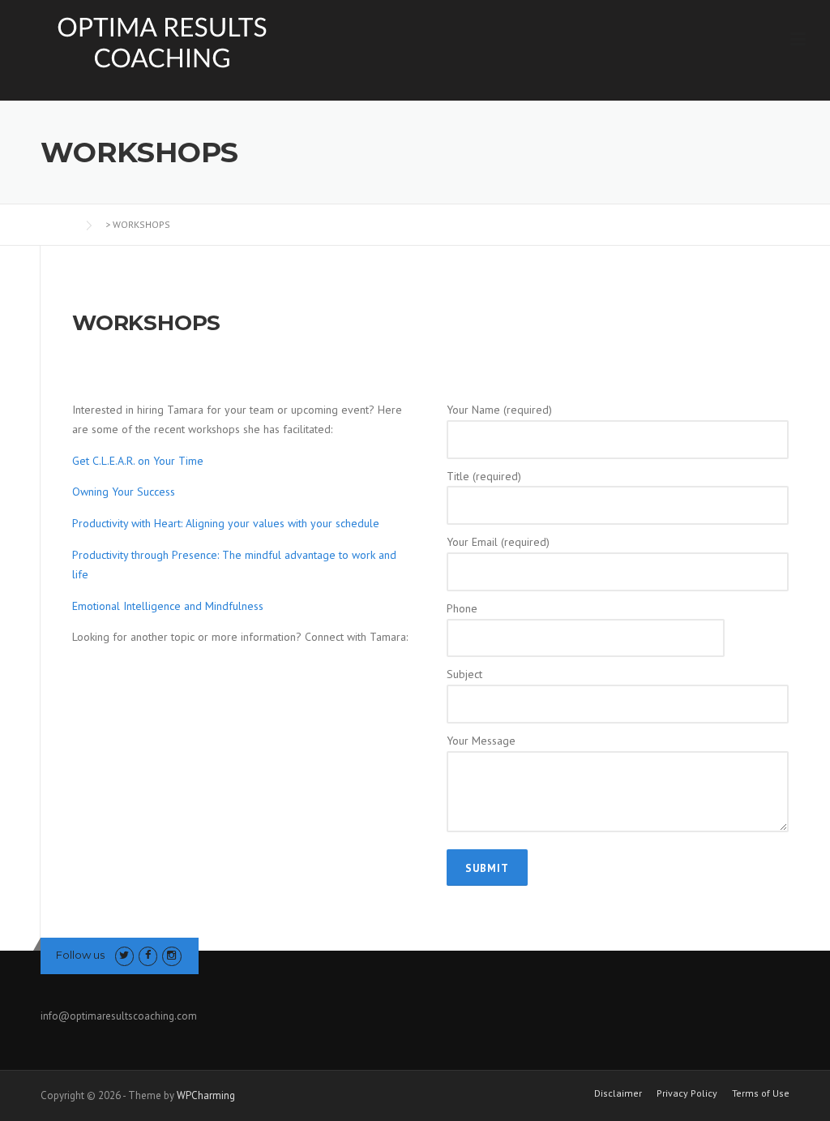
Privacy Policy (687, 1093)
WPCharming (206, 1095)
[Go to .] (57, 224)
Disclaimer (618, 1093)
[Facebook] (148, 955)
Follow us (80, 954)
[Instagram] (171, 955)
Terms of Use (760, 1093)
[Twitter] (124, 955)
